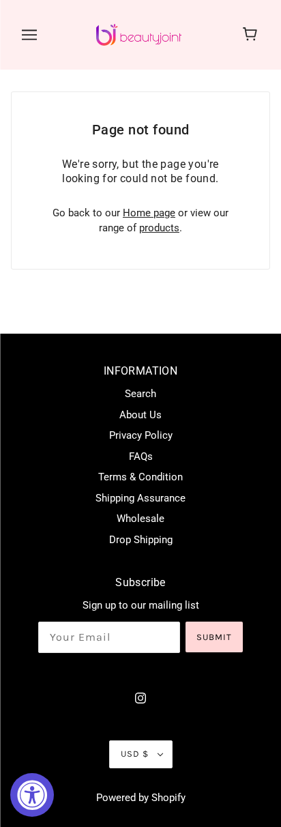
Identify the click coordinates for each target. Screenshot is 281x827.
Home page (149, 213)
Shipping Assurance (140, 498)
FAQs (141, 456)
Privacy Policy (141, 435)
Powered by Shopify (141, 798)
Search (140, 394)
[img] (140, 697)
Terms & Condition (140, 477)
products (159, 228)
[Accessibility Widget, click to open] (32, 795)
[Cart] (252, 35)
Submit (214, 637)
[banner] (138, 34)
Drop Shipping (141, 540)
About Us (140, 415)
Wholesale (140, 518)
